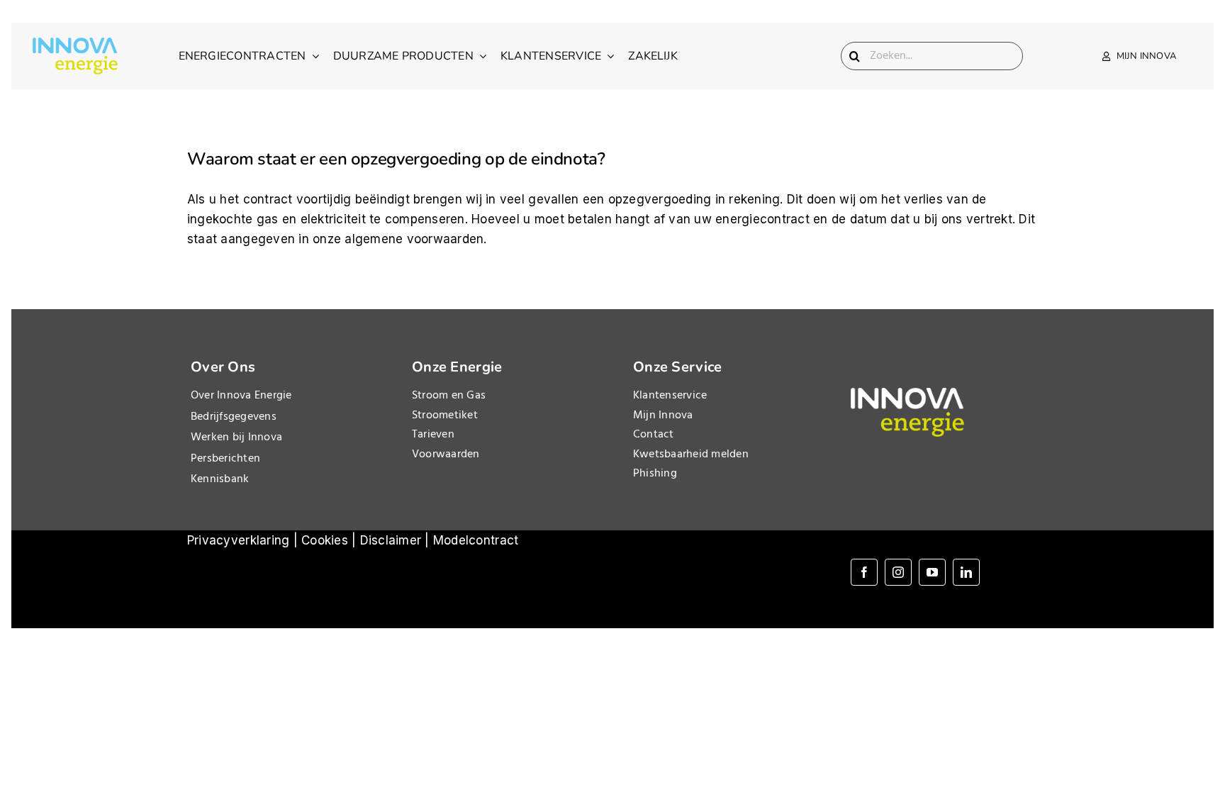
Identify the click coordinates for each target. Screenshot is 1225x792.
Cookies (324, 540)
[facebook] (864, 572)
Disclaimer (391, 540)
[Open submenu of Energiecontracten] (312, 56)
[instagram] (898, 572)
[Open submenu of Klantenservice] (607, 56)
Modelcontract (475, 540)
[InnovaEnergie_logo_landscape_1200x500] (75, 43)
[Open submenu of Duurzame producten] (480, 56)
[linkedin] (966, 572)
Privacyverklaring (238, 540)
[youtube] (932, 572)
